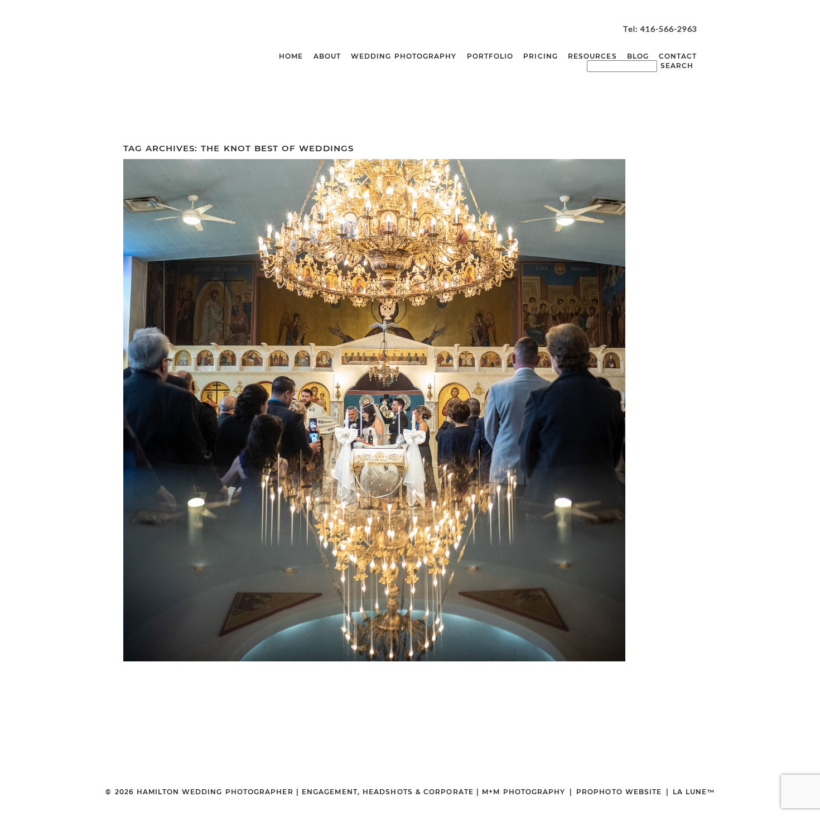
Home (291, 56)
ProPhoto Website (619, 792)
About (327, 56)
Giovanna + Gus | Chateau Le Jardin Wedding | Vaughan (371, 384)
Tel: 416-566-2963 (660, 28)
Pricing (540, 56)
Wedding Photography (404, 56)
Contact (678, 56)
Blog (638, 56)
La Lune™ (694, 792)
